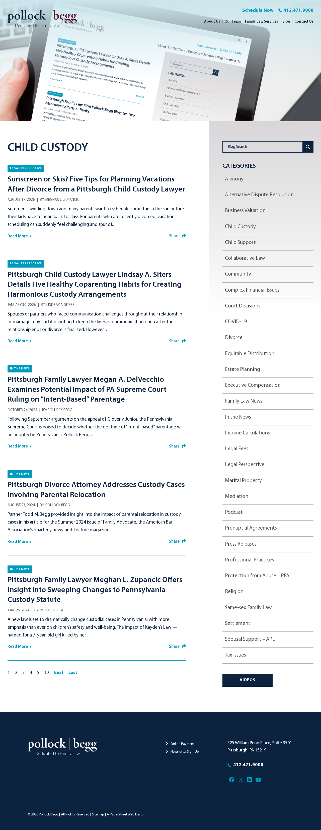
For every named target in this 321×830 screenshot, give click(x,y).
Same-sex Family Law (248, 607)
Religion (234, 591)
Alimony (234, 179)
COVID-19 (236, 322)
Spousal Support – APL (250, 639)
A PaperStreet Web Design (126, 814)
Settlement (237, 623)
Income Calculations (247, 433)
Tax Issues (235, 655)
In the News (20, 368)
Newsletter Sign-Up (184, 752)
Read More (18, 236)
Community (238, 274)
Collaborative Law (245, 258)
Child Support (240, 242)
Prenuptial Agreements (251, 528)
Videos (247, 680)
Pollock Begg (60, 410)
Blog (286, 22)
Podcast (234, 512)
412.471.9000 (298, 10)
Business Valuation (245, 210)
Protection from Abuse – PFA (257, 576)
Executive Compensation (253, 385)
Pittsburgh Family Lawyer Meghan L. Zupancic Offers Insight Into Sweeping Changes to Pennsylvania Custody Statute (95, 590)
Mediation (236, 496)
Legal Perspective (26, 168)
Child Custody (240, 226)
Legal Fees (236, 449)
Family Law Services (261, 22)
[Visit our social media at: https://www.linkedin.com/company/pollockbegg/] (249, 780)
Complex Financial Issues (252, 290)
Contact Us (303, 22)
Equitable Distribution (249, 353)
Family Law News (243, 401)
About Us (212, 22)
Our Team (232, 22)
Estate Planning (242, 369)
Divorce (234, 337)
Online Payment (182, 744)
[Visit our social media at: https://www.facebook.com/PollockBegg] (231, 780)
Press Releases (241, 544)
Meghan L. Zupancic (62, 200)
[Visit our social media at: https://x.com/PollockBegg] (240, 780)
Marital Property (243, 480)
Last (72, 673)
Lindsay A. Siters (60, 305)
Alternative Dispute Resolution (259, 195)
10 (46, 673)
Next (58, 673)
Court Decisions (242, 306)
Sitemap (98, 814)
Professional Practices (249, 560)
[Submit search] (308, 147)
